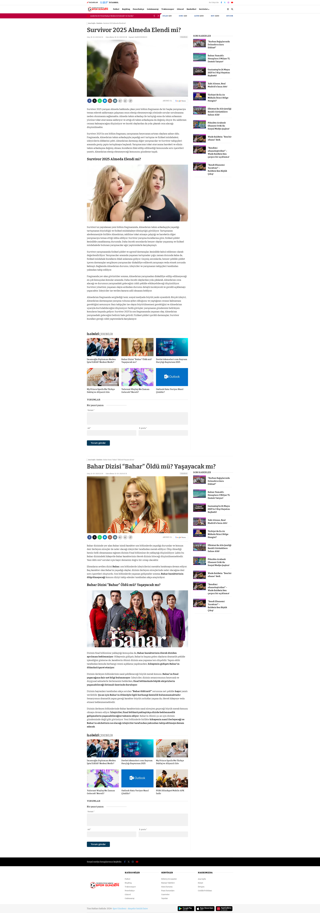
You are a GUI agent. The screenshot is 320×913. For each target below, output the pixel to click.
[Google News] (180, 101)
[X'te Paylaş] (94, 101)
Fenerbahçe (138, 9)
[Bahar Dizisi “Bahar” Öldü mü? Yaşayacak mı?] (137, 347)
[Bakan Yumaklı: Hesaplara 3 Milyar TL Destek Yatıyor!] (199, 61)
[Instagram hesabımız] (228, 3)
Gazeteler (165, 894)
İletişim (201, 887)
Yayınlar (164, 898)
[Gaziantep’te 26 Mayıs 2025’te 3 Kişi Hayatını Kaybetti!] (199, 75)
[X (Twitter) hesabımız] (225, 3)
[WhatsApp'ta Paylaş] (100, 101)
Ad (89, 428)
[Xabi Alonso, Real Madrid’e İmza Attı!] (199, 89)
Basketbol (191, 9)
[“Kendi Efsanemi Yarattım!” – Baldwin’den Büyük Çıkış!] (199, 170)
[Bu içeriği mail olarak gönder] (110, 101)
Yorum (91, 410)
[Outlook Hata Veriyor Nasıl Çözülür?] (172, 377)
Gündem (183, 37)
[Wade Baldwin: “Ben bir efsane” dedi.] (199, 142)
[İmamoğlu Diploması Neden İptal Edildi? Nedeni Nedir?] (103, 347)
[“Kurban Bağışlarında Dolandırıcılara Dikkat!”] (199, 47)
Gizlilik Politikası (205, 891)
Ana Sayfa (202, 879)
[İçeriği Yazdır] (115, 101)
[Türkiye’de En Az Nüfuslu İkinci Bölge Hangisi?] (199, 100)
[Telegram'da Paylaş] (105, 101)
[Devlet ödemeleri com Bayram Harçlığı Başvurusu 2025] (172, 347)
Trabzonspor (167, 9)
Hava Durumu (166, 887)
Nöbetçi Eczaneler (169, 879)
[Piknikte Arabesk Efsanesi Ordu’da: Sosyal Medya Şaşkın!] (199, 128)
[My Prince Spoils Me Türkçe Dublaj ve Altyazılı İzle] (103, 377)
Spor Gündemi (119, 908)
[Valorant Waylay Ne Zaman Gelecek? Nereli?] (137, 377)
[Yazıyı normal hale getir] (130, 101)
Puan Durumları (167, 891)
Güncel (180, 9)
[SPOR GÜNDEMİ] (98, 11)
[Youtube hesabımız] (232, 3)
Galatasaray (153, 9)
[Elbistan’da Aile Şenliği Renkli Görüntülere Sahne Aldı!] (199, 114)
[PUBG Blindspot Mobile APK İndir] (172, 778)
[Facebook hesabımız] (221, 3)
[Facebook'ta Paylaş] (89, 101)
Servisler (203, 9)
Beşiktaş (126, 9)
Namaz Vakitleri (168, 883)
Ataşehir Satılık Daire (138, 908)
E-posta (143, 428)
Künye (200, 883)
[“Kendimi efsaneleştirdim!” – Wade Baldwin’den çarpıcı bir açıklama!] (199, 153)
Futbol (116, 9)
